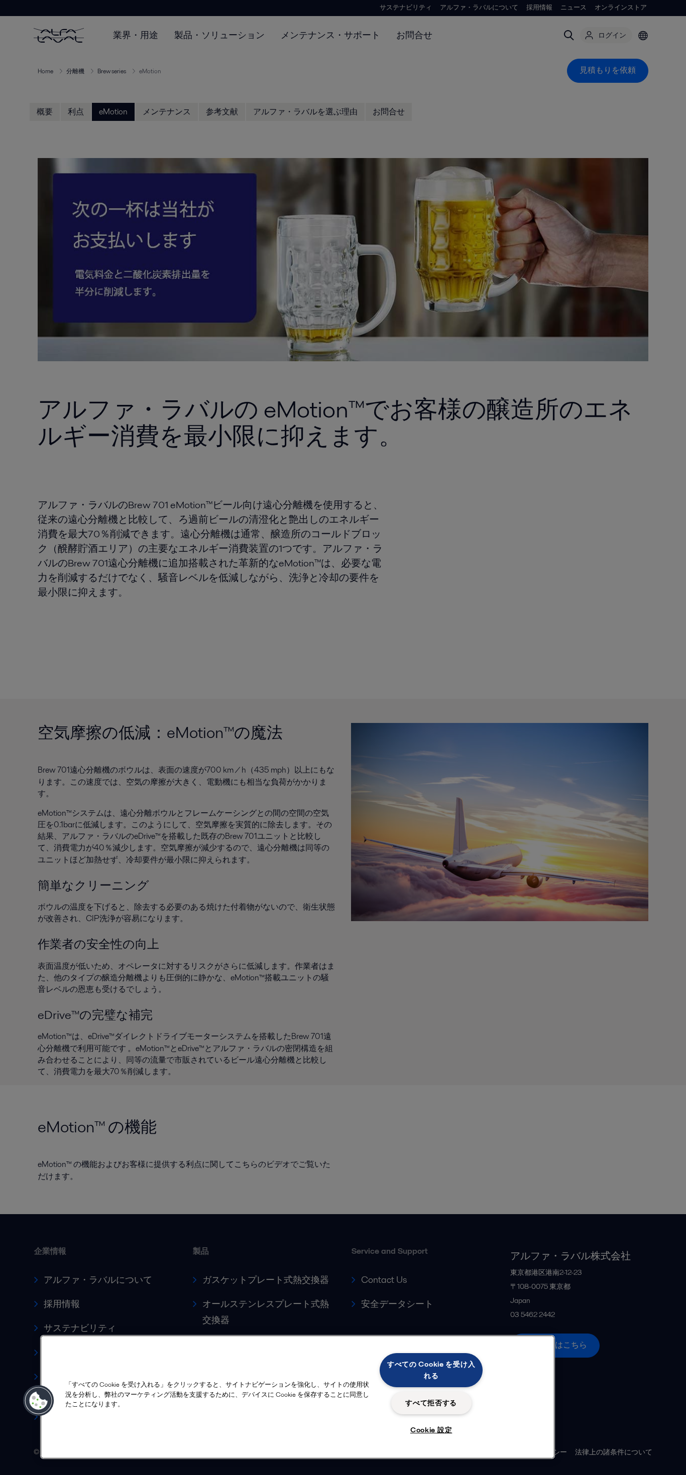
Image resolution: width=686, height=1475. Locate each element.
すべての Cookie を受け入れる (431, 1370)
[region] (297, 1397)
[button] (39, 1401)
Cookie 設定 (431, 1430)
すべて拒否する (431, 1403)
